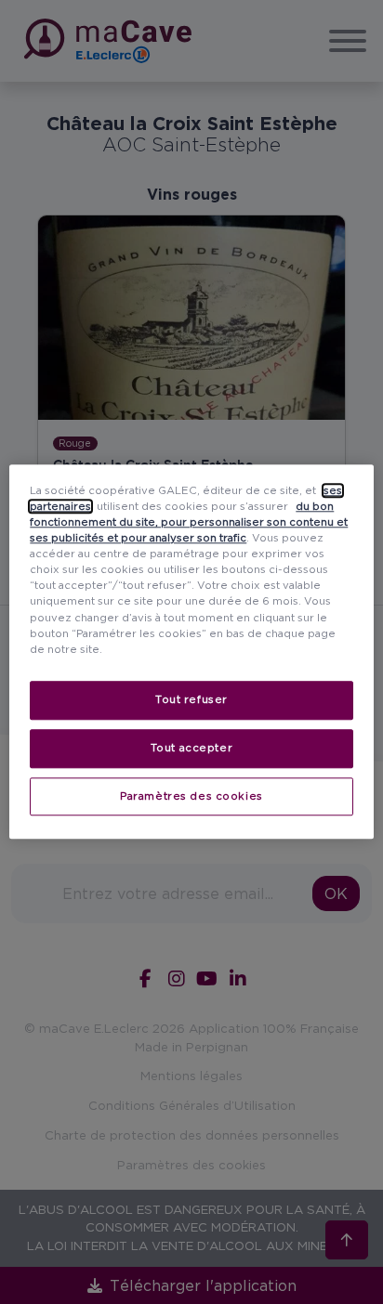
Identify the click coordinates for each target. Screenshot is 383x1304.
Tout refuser (191, 699)
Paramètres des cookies (191, 796)
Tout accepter (191, 747)
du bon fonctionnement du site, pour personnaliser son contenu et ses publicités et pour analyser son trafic (189, 522)
